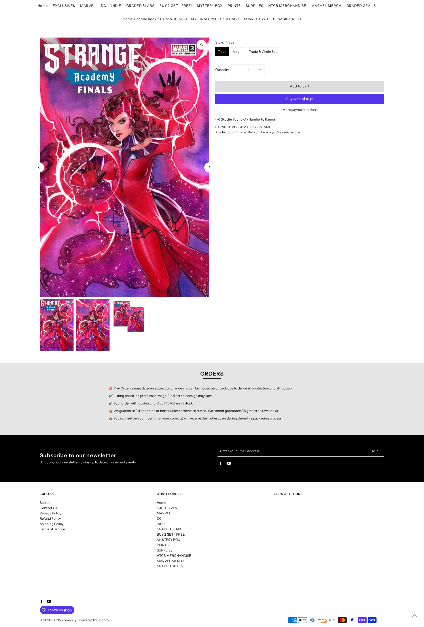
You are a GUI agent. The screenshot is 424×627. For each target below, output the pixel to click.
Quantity (222, 70)
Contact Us (48, 508)
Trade (222, 51)
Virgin (237, 51)
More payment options (299, 110)
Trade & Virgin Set (263, 51)
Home (128, 19)
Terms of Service (52, 529)
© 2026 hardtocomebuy (58, 620)
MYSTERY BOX (168, 540)
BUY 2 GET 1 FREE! (171, 534)
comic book (146, 19)
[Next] (209, 167)
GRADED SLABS (169, 529)
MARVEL (164, 513)
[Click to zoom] (201, 45)
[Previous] (39, 167)
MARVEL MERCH (170, 561)
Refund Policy (50, 518)
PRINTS (162, 545)
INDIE (161, 524)
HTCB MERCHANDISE (174, 555)
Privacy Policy (50, 513)
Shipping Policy (52, 524)
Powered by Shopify (94, 620)
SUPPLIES (164, 550)
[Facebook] (220, 464)
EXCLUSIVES (167, 508)
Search (45, 502)
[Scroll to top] (415, 615)
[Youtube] (229, 464)
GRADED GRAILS (170, 566)
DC (159, 518)
